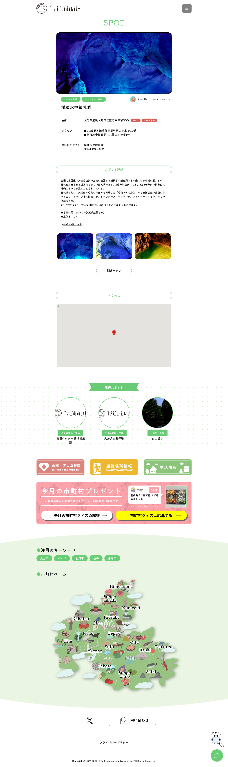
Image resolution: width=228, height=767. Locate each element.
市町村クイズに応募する (151, 515)
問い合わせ (139, 720)
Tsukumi (163, 646)
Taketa (105, 665)
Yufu (109, 646)
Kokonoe (93, 650)
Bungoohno (124, 674)
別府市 (80, 558)
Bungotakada (109, 598)
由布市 (112, 558)
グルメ (62, 558)
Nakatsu (80, 618)
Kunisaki (131, 607)
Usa (98, 622)
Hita (68, 641)
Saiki (151, 671)
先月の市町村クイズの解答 (77, 515)
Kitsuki (111, 617)
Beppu (114, 633)
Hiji (126, 623)
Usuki (145, 649)
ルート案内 (149, 120)
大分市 (44, 558)
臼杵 (96, 558)
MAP (135, 120)
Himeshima (121, 586)
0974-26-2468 (94, 149)
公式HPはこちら (72, 224)
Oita (134, 642)
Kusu (88, 633)
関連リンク (114, 270)
